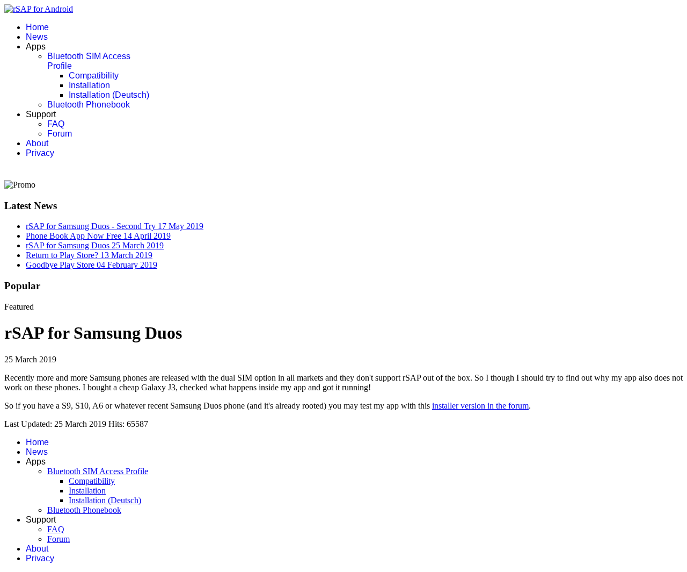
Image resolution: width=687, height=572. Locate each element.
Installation (89, 85)
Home (37, 27)
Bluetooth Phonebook (88, 104)
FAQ (55, 123)
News (37, 36)
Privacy (40, 153)
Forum (59, 133)
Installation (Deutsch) (109, 94)
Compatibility (94, 75)
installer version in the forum (480, 405)
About (37, 143)
